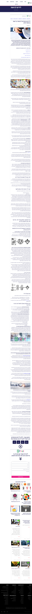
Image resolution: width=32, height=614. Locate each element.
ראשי (25, 1)
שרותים (21, 1)
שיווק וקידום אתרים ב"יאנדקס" (27, 491)
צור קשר (16, 4)
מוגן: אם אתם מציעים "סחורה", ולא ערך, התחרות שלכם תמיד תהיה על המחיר (26, 522)
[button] (11, 25)
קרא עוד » (19, 536)
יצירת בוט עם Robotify (15, 501)
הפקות (17, 1)
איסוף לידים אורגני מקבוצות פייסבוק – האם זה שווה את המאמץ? (26, 502)
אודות (8, 1)
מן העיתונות (12, 1)
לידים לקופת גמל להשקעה (26, 53)
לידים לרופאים (20, 18)
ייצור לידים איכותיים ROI (15, 491)
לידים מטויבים (28, 399)
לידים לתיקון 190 (28, 51)
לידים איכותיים (28, 18)
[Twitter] (7, 611)
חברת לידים (18, 526)
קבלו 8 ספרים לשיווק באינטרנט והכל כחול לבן (26, 514)
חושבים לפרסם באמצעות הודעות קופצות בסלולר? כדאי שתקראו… (15, 514)
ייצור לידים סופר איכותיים (16, 568)
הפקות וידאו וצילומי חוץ (26, 373)
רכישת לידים (28, 568)
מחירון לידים (27, 300)
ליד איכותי (29, 152)
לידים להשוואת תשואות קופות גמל (25, 57)
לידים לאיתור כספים (27, 55)
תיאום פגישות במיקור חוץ (26, 355)
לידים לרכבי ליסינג (15, 18)
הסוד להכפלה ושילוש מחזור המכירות (26, 548)
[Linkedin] (1, 611)
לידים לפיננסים (24, 18)
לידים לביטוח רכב (28, 49)
